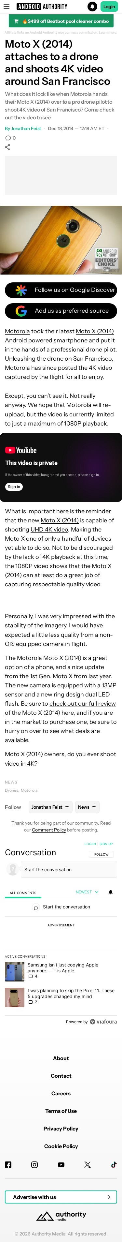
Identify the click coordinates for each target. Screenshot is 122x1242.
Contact (61, 1075)
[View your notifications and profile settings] (110, 892)
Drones (11, 790)
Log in (90, 844)
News (11, 782)
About (61, 1058)
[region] (61, 934)
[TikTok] (114, 1164)
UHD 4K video (49, 529)
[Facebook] (8, 1164)
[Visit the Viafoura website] (103, 1022)
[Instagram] (34, 1164)
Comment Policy (49, 830)
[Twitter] (87, 1164)
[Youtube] (61, 1164)
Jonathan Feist (26, 128)
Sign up (106, 844)
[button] (61, 6)
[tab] (23, 892)
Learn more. (108, 33)
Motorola (17, 331)
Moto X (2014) (95, 331)
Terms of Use (61, 1111)
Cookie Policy (61, 1146)
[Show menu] (6, 6)
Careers (61, 1093)
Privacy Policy (61, 1128)
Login (109, 6)
